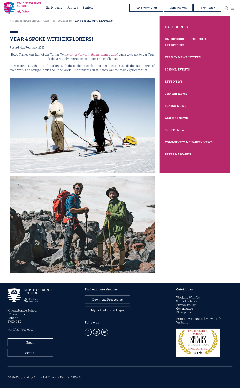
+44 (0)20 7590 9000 (21, 329)
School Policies (186, 301)
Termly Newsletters (183, 57)
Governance (184, 308)
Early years (54, 7)
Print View (183, 318)
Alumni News (176, 118)
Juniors (72, 7)
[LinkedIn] (104, 332)
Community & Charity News (189, 142)
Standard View (203, 318)
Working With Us (188, 297)
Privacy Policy (186, 305)
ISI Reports (183, 312)
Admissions (178, 8)
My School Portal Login (107, 310)
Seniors (88, 7)
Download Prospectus (107, 299)
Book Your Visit (146, 8)
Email (30, 342)
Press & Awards (178, 154)
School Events (177, 69)
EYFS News (174, 81)
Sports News (175, 130)
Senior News (175, 106)
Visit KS (30, 353)
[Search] (226, 8)
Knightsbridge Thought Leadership (185, 42)
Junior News (176, 93)
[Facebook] (88, 332)
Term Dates (207, 8)
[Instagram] (96, 332)
